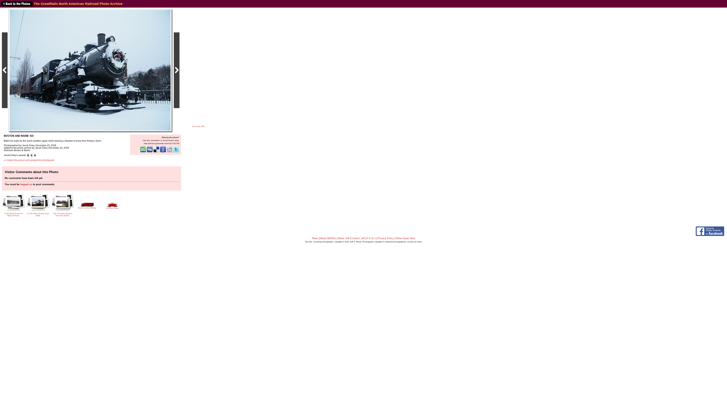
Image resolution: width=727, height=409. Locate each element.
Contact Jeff (358, 238)
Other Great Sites (405, 238)
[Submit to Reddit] (170, 152)
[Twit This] (176, 152)
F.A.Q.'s (371, 238)
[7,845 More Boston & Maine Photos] (13, 210)
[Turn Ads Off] (198, 126)
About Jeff (343, 238)
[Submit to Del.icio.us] (156, 152)
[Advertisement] (198, 66)
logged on (26, 184)
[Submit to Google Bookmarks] (163, 152)
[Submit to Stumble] (143, 152)
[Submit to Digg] (150, 152)
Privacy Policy (386, 238)
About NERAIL (328, 238)
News (315, 238)
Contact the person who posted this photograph (30, 160)
